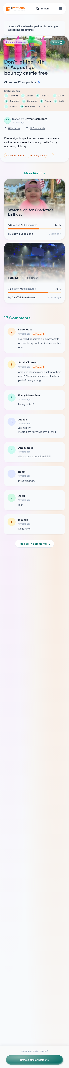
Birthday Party (37, 155)
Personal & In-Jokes (16, 42)
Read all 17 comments (35, 543)
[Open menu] (60, 8)
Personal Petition (15, 155)
